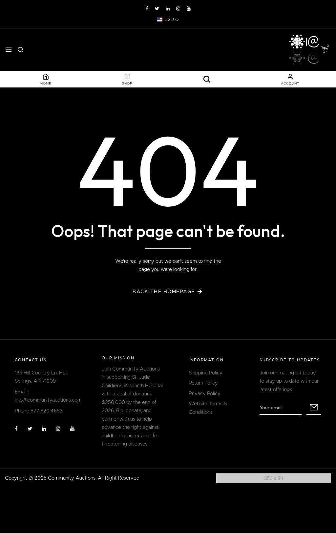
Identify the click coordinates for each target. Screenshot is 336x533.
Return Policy (203, 383)
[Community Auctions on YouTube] (189, 9)
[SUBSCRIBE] (313, 407)
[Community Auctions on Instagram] (178, 9)
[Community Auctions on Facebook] (147, 9)
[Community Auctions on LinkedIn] (168, 9)
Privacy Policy (204, 393)
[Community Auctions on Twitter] (157, 9)
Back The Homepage (164, 291)
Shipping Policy (205, 373)
